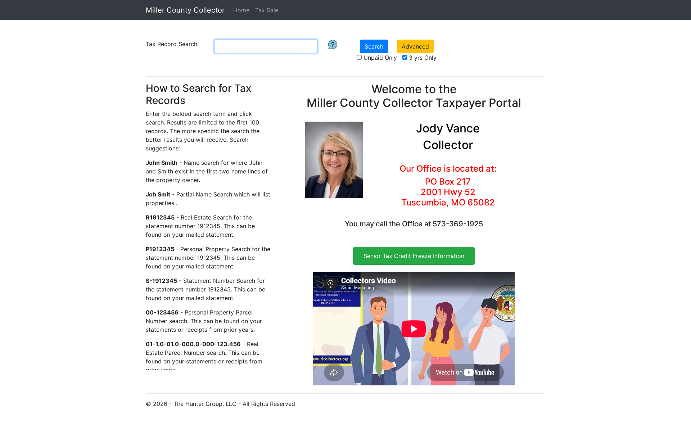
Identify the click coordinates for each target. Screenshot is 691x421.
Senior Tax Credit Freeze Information (413, 255)
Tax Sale (266, 10)
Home (241, 10)
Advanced (415, 46)
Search (374, 46)
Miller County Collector (185, 10)
